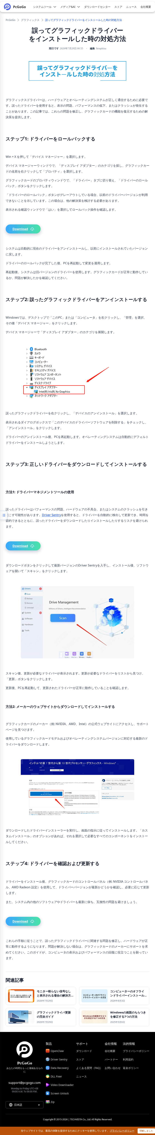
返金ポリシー (131, 1068)
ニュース (81, 1076)
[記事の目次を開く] (4, 515)
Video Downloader (62, 1085)
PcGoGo (10, 20)
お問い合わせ (113, 1068)
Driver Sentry (51, 515)
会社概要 (110, 1051)
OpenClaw (57, 1051)
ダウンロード (84, 1051)
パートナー (111, 1059)
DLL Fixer (56, 1076)
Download (20, 229)
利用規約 (128, 1059)
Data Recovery (60, 1068)
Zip (53, 1102)
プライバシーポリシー (136, 1051)
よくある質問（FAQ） (89, 1068)
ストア (80, 1059)
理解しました (146, 1130)
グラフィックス (30, 20)
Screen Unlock (60, 1093)
